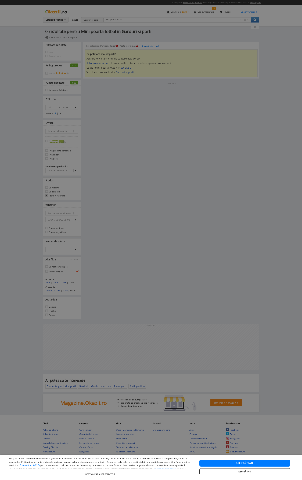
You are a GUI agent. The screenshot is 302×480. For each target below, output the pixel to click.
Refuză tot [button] (244, 471)
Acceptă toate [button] (244, 463)
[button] (101, 472)
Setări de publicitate (165, 468)
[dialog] (151, 467)
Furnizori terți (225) (30, 465)
